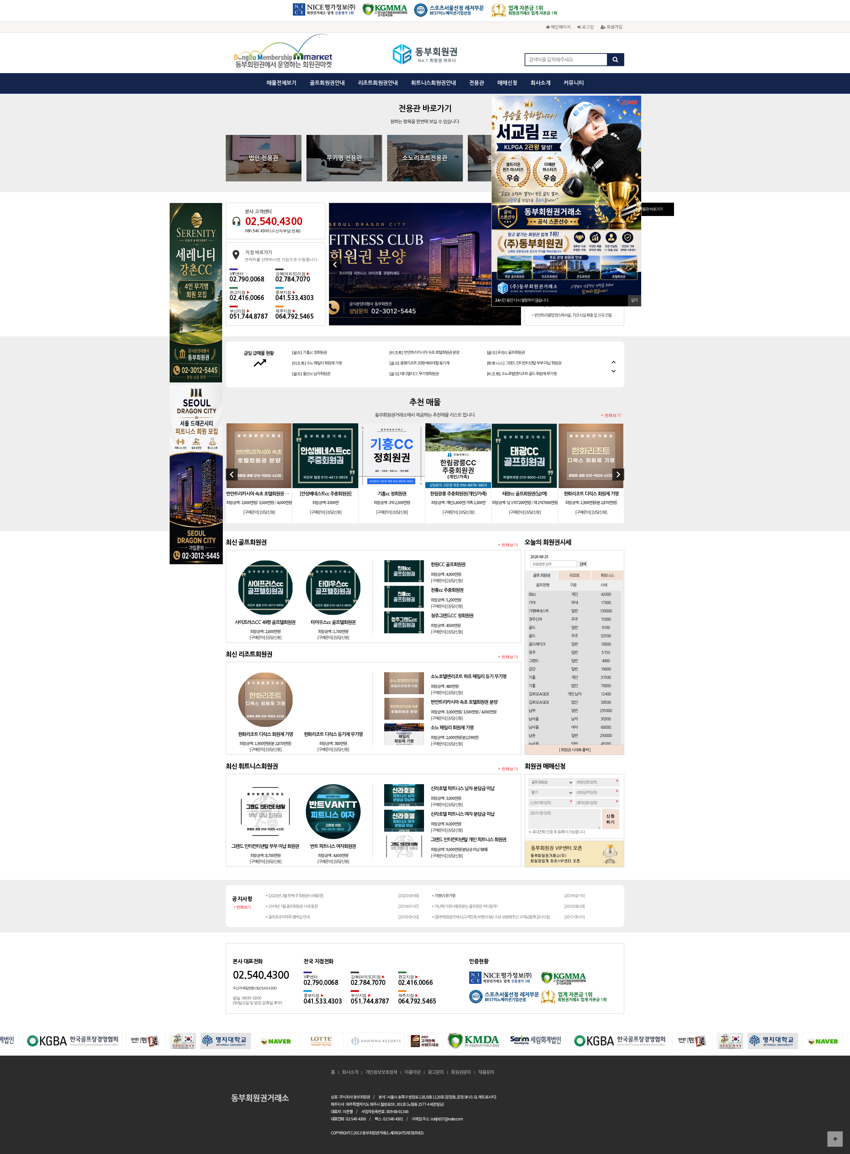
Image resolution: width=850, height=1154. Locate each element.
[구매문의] (251, 513)
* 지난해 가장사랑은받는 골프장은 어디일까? (465, 906)
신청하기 (610, 819)
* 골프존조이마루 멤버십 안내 (287, 917)
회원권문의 (461, 1072)
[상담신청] (267, 513)
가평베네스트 (539, 611)
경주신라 (535, 619)
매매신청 (507, 82)
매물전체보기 (282, 82)
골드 (532, 628)
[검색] (615, 59)
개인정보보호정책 (381, 1072)
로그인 (587, 27)
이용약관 (412, 1072)
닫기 (634, 300)
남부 (532, 711)
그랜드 (534, 661)
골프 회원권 (541, 575)
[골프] (311, 356)
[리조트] (521, 356)
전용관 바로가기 (651, 209)
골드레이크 (537, 644)
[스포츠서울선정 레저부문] (449, 12)
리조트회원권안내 (378, 82)
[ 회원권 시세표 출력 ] (574, 750)
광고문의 (436, 1072)
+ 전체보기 (611, 415)
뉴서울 (534, 744)
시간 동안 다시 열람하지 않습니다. (522, 300)
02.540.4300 (273, 221)
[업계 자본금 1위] (524, 12)
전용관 (476, 82)
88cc (532, 594)
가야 (532, 603)
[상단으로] (835, 1139)
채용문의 (486, 1072)
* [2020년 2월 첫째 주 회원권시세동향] (294, 896)
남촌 (532, 736)
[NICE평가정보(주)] (324, 12)
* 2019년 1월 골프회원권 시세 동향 (291, 906)
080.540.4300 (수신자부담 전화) (272, 231)
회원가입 (614, 27)
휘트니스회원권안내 (433, 82)
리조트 (574, 575)
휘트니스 (607, 575)
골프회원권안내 (327, 82)
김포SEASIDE (539, 694)
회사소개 (541, 82)
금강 (532, 669)
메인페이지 (560, 27)
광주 (532, 653)
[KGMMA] (384, 12)
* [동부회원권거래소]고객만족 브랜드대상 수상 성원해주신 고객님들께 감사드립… (492, 917)
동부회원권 (425, 55)
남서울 (534, 719)
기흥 (532, 678)
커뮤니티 (574, 82)
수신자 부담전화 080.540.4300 (254, 988)
